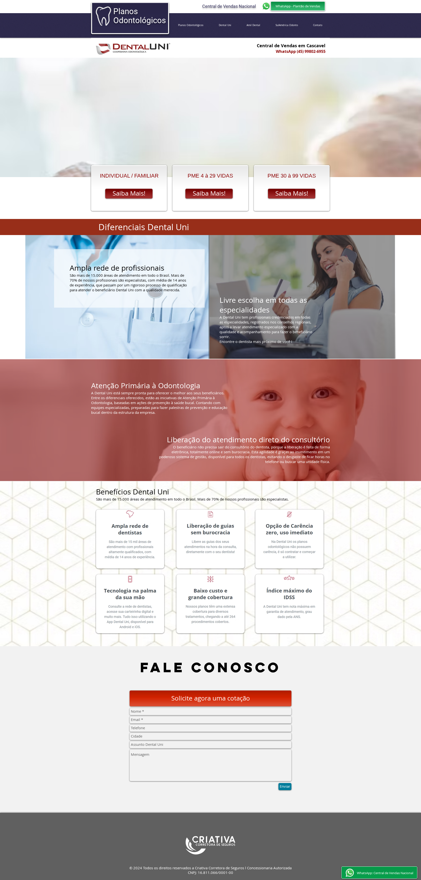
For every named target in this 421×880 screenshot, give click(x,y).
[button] (210, 698)
